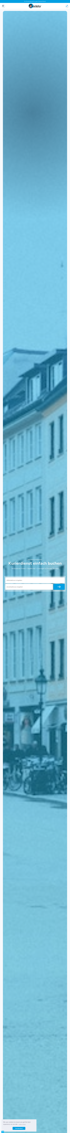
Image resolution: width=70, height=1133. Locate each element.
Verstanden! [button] (19, 1128)
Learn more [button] (22, 1124)
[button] (3, 6)
